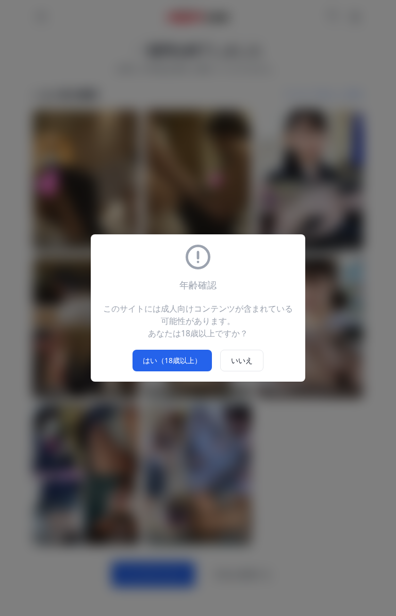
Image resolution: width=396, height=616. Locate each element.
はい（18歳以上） (172, 360)
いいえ (242, 360)
